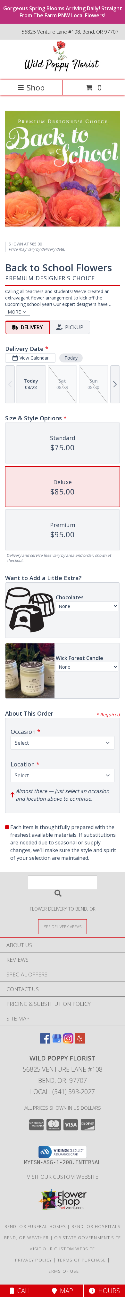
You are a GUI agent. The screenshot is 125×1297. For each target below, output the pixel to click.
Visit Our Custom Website (62, 1176)
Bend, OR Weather (26, 1237)
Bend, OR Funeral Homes (35, 1226)
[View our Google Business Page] (57, 1041)
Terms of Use (62, 1271)
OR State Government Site (87, 1237)
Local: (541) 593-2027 (62, 1091)
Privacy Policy (33, 1260)
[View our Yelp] (80, 1041)
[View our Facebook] (45, 1041)
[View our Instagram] (68, 1041)
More (14, 312)
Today (71, 358)
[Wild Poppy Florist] (62, 71)
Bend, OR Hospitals (96, 1226)
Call (22, 1290)
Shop (36, 87)
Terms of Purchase (81, 1260)
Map (65, 1290)
